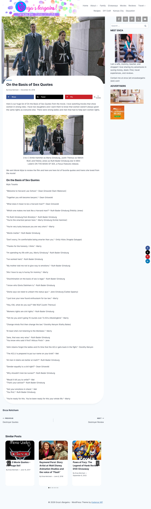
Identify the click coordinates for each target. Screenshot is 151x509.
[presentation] (19, 450)
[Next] (97, 463)
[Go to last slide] (9, 463)
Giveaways (113, 6)
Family (103, 6)
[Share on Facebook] (147, 248)
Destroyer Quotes (10, 420)
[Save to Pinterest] (147, 257)
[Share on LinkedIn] (147, 261)
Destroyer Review (96, 420)
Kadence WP (97, 502)
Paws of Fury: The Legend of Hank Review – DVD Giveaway (86, 465)
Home (85, 6)
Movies (123, 6)
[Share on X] (147, 252)
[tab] (48, 487)
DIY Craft (107, 11)
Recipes (97, 11)
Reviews (132, 6)
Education (130, 11)
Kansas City (118, 11)
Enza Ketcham (14, 90)
